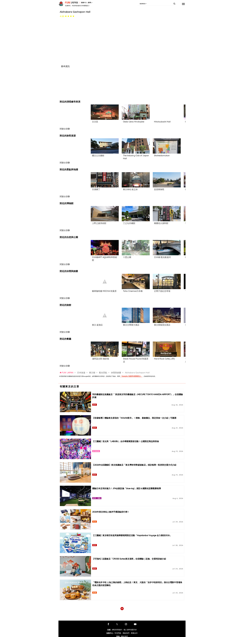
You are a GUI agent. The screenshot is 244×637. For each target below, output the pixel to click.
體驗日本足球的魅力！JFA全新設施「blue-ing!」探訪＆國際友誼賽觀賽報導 (126, 488)
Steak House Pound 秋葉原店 (135, 360)
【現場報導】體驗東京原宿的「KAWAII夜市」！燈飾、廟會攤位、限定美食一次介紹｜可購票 (134, 418)
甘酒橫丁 (96, 189)
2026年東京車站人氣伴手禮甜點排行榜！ (110, 512)
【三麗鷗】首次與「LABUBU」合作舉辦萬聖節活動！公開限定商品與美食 (125, 441)
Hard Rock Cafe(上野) (164, 358)
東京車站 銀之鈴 (130, 189)
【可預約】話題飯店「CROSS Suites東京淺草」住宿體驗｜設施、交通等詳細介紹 (129, 558)
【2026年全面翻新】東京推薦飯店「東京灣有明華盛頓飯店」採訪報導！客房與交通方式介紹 (134, 465)
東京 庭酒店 (97, 325)
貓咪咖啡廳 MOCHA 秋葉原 (104, 291)
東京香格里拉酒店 (162, 325)
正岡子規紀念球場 (162, 291)
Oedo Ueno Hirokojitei (133, 121)
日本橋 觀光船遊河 (162, 257)
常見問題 (118, 633)
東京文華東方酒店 (131, 325)
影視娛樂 (96, 451)
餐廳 (94, 592)
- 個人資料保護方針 (130, 630)
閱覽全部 (64, 129)
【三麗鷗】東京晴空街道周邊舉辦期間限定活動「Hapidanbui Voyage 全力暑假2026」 (132, 535)
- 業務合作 (134, 633)
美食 (94, 521)
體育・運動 (97, 498)
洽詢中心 (110, 633)
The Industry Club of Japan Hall (136, 157)
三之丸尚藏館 (129, 223)
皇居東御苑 (159, 189)
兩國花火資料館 (161, 223)
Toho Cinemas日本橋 (133, 291)
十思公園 (127, 257)
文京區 (95, 121)
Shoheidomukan (162, 155)
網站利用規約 (117, 630)
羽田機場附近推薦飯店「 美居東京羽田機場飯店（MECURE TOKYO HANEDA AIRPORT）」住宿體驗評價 (137, 396)
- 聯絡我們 (125, 633)
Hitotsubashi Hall (162, 121)
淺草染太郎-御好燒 (100, 358)
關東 (94, 404)
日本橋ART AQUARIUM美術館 (104, 258)
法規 (109, 630)
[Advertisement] (74, 115)
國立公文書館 (98, 155)
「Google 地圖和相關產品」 (131, 376)
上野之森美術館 (99, 223)
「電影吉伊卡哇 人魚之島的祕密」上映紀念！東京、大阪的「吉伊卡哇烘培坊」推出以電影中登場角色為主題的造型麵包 (137, 583)
